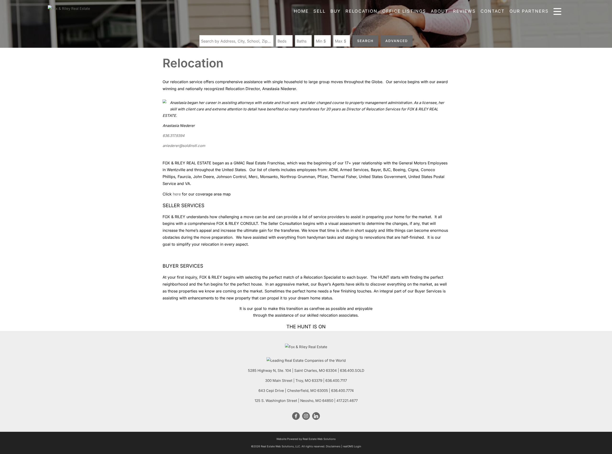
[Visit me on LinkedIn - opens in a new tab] (316, 416)
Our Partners (529, 11)
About (439, 11)
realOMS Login (352, 446)
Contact (493, 11)
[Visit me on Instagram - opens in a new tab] (306, 416)
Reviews (464, 11)
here (177, 194)
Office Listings (404, 11)
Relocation (361, 11)
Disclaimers (333, 446)
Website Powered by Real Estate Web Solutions (306, 439)
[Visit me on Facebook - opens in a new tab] (296, 416)
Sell (319, 11)
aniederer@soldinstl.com (184, 145)
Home (301, 11)
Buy (335, 11)
